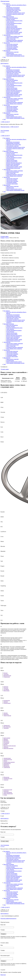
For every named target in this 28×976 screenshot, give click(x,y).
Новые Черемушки (8, 793)
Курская (5, 673)
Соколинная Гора (7, 759)
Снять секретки (10, 22)
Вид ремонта (6, 3)
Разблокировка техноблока (13, 8)
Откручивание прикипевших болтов (15, 55)
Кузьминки (6, 743)
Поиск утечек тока (10, 39)
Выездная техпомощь (8, 16)
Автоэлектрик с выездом (12, 11)
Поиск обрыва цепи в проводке (14, 41)
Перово (5, 760)
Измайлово (6, 764)
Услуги (7, 237)
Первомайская (6, 763)
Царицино (6, 714)
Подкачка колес (10, 53)
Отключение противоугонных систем (15, 12)
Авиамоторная (7, 758)
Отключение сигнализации (13, 7)
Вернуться (3, 974)
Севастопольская (7, 792)
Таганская (5, 674)
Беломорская (6, 700)
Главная (2, 237)
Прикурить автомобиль (12, 18)
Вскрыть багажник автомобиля (14, 28)
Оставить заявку (5, 369)
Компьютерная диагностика (13, 33)
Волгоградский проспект (9, 745)
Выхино (5, 744)
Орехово (5, 713)
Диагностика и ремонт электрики (14, 36)
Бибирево (5, 686)
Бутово (5, 794)
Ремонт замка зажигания (12, 31)
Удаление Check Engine (12, 49)
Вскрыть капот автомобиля (13, 29)
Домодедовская (7, 715)
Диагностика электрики (12, 46)
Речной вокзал (7, 703)
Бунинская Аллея (7, 789)
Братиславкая (6, 738)
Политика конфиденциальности (8, 918)
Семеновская (6, 767)
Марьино (5, 739)
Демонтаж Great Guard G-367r (13, 10)
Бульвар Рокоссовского (9, 762)
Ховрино (5, 701)
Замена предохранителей (12, 37)
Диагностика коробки (11, 45)
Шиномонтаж (6, 50)
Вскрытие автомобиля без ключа (14, 20)
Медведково (6, 690)
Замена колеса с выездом (12, 52)
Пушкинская (6, 676)
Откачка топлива (10, 19)
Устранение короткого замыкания (14, 40)
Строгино (5, 779)
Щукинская (6, 777)
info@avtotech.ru (4, 63)
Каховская (5, 791)
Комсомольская (7, 675)
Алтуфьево (6, 689)
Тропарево (6, 728)
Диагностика (6, 42)
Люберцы (5, 747)
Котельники (6, 741)
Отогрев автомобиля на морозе (14, 23)
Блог (4, 57)
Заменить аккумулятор (11, 27)
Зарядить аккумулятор (11, 25)
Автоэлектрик (6, 35)
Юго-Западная (6, 726)
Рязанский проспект (8, 748)
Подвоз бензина (10, 24)
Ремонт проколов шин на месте (14, 54)
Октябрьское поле (7, 778)
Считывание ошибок (11, 48)
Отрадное (5, 688)
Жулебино (5, 740)
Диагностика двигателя (12, 44)
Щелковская (6, 766)
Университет (6, 725)
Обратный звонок (5, 1)
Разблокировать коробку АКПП (14, 32)
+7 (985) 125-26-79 (5, 121)
